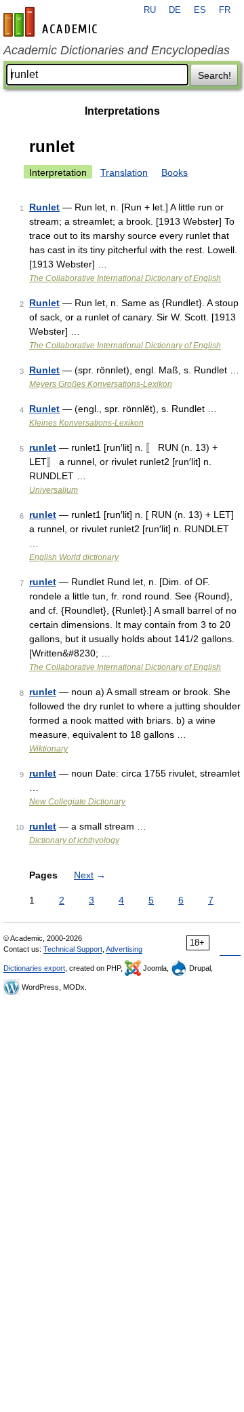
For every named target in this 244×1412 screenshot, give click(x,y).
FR (224, 10)
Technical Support (72, 949)
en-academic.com (52, 22)
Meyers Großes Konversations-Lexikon (100, 384)
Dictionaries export (34, 968)
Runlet (44, 207)
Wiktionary (48, 749)
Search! (214, 75)
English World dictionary (74, 557)
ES (200, 10)
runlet (42, 447)
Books (174, 172)
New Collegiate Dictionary (77, 801)
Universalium (53, 490)
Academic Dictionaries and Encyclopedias (116, 50)
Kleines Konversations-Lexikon (86, 423)
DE (175, 10)
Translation (124, 172)
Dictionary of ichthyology (74, 840)
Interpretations (122, 111)
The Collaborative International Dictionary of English (125, 278)
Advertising (124, 949)
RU (150, 10)
